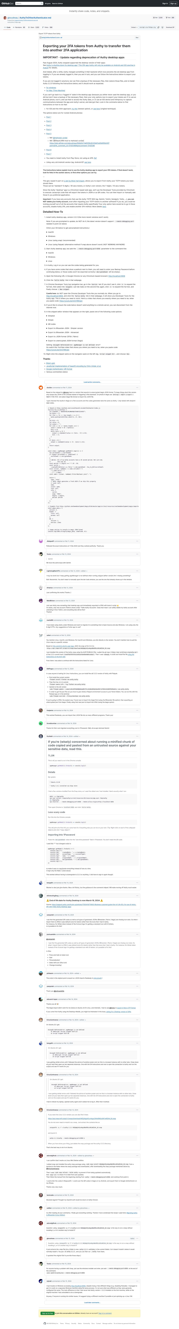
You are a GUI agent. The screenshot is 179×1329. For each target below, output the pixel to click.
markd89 (50, 620)
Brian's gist (50, 363)
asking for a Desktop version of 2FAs (118, 1012)
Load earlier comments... (92, 382)
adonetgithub (51, 1155)
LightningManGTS (53, 571)
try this (74, 109)
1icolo (49, 554)
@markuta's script (60, 138)
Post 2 (48, 121)
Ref (95, 158)
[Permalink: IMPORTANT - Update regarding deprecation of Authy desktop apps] (41, 57)
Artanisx (50, 588)
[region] (89, 208)
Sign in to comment (105, 1313)
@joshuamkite (59, 991)
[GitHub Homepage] (45, 1323)
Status (80, 1323)
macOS (51, 232)
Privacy (67, 1323)
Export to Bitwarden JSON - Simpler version (65, 328)
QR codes (52, 324)
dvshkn (49, 387)
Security (73, 1323)
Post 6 (48, 150)
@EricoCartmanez (52, 1169)
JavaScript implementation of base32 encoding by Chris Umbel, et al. (73, 366)
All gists (48, 3)
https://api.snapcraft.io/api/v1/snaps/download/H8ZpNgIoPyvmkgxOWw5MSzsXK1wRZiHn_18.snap (82, 1118)
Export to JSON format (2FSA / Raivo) (63, 336)
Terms (62, 1323)
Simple (50, 320)
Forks (48, 27)
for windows (51, 88)
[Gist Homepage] (8, 3)
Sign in (165, 3)
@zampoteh (50, 939)
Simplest (51, 316)
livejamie (50, 710)
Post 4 (48, 129)
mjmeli (49, 1281)
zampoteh (50, 915)
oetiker (49, 1208)
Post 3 (48, 125)
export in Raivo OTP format (126, 1008)
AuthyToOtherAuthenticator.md (35, 17)
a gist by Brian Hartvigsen (74, 181)
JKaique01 (50, 541)
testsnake (50, 1195)
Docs (93, 1323)
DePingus (50, 669)
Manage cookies (107, 1323)
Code (8, 27)
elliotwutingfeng (52, 896)
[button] (158, 27)
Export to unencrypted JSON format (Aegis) (65, 341)
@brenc (66, 392)
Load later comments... (92, 1302)
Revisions (20, 27)
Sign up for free (47, 1313)
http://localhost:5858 (116, 276)
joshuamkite (51, 934)
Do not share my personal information (124, 1323)
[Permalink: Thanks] (41, 358)
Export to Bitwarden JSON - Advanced (63, 332)
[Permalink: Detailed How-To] (41, 211)
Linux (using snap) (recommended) (61, 240)
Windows (51, 236)
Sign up (173, 3)
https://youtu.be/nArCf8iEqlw (70, 301)
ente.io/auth (98, 978)
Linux (50, 261)
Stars (35, 27)
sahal (49, 635)
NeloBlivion (51, 600)
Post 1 (48, 117)
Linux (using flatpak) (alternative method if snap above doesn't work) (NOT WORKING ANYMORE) (86, 244)
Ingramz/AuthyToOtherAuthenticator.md (26, 20)
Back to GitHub (57, 3)
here (104, 207)
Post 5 (48, 134)
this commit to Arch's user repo (63, 646)
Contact (98, 1323)
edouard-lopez (52, 999)
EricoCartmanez (52, 1020)
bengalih (50, 883)
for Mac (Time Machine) (55, 90)
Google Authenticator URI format (59, 369)
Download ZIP (170, 27)
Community (86, 1323)
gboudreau (12, 17)
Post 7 (48, 154)
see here (96, 109)
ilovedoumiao (51, 723)
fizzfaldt (50, 736)
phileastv (50, 973)
